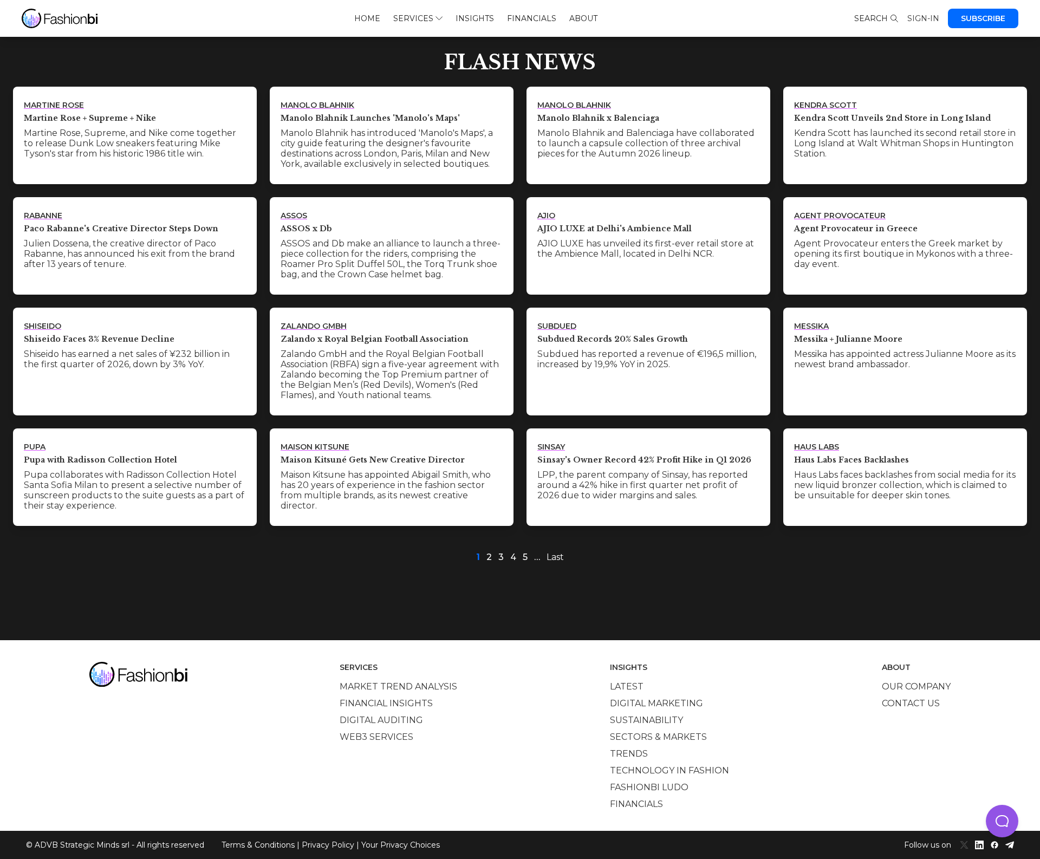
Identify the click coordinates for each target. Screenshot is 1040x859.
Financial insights (386, 703)
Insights (475, 18)
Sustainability (646, 720)
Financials (531, 18)
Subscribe (983, 18)
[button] (1002, 821)
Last (555, 557)
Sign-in (923, 18)
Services (413, 18)
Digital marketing (656, 703)
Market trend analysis (398, 686)
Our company (916, 686)
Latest (627, 686)
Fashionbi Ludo (649, 787)
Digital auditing (381, 720)
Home (367, 18)
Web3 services (376, 737)
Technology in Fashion (669, 770)
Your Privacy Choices (400, 845)
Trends (629, 754)
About (583, 18)
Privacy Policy (328, 845)
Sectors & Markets (658, 737)
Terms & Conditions (258, 845)
